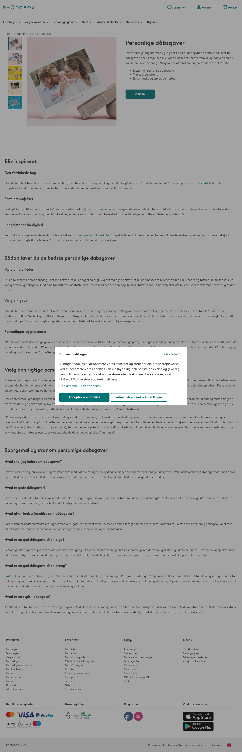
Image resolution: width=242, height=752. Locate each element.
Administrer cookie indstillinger (139, 397)
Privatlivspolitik (90, 386)
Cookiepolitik (68, 386)
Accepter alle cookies (84, 397)
